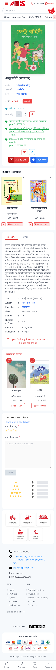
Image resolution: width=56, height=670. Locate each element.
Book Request (14, 605)
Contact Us (31, 605)
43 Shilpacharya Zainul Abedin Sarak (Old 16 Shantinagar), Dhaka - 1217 (30, 559)
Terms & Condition (35, 590)
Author (10, 597)
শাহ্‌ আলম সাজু (23, 85)
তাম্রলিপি (20, 89)
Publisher (12, 601)
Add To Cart (17, 405)
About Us (31, 601)
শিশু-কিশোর (22, 93)
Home (10, 590)
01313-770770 (39, 3)
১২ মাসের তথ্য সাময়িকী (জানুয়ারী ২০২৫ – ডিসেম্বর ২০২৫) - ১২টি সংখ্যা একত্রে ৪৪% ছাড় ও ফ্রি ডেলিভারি (29, 131)
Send (10, 472)
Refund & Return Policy (37, 597)
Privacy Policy (32, 593)
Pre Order (12, 593)
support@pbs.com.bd (23, 567)
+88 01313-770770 (21, 551)
